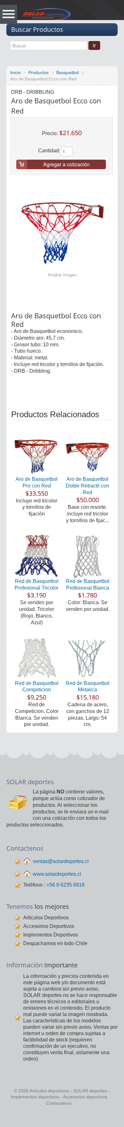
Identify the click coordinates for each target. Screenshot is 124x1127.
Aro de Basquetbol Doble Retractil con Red (87, 485)
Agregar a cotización (66, 164)
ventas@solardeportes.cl (61, 861)
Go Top (63, 1117)
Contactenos (59, 1103)
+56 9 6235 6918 (65, 885)
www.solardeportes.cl (57, 874)
